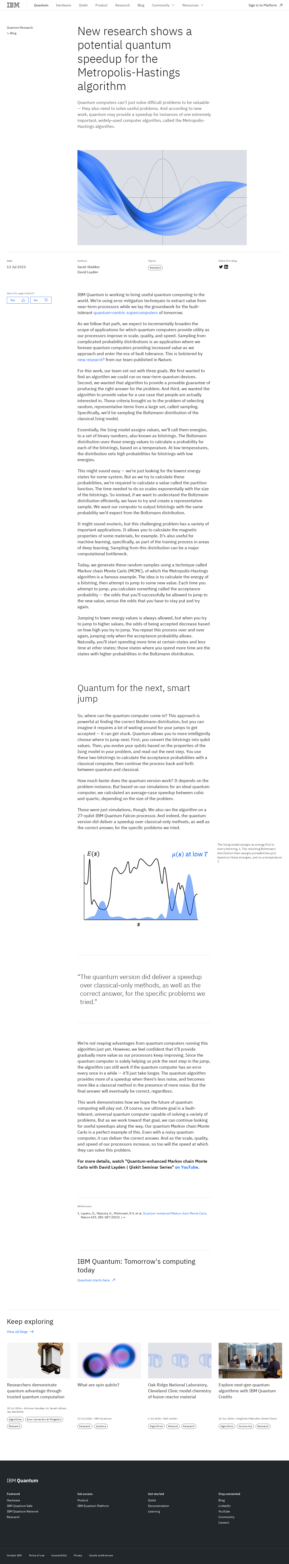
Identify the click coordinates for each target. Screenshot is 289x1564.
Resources (190, 5)
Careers (223, 1522)
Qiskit (152, 1500)
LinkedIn (224, 1506)
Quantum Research (20, 28)
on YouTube (186, 1167)
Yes (12, 300)
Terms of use (37, 1555)
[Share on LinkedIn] (226, 266)
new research (90, 359)
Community (161, 5)
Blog (13, 33)
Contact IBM (14, 1555)
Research (13, 1517)
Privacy (78, 1555)
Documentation (158, 1506)
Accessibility (59, 1555)
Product (82, 1500)
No (36, 300)
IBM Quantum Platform (93, 1506)
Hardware (13, 1500)
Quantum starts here (93, 1280)
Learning (154, 1511)
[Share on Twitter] (221, 266)
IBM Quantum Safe (20, 1506)
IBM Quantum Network (22, 1511)
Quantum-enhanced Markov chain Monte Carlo (174, 1213)
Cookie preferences (101, 1555)
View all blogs (17, 1331)
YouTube (224, 1511)
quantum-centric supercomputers (125, 312)
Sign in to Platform (263, 5)
